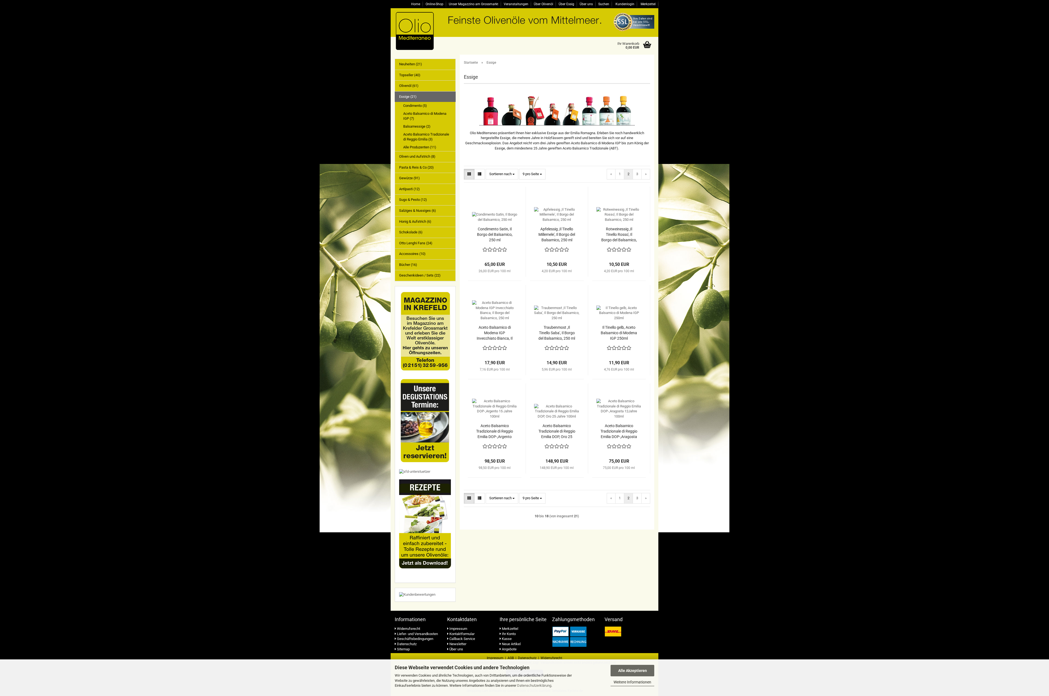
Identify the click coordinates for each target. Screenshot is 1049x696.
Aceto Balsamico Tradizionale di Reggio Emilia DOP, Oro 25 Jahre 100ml (556, 431)
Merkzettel (648, 4)
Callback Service (462, 639)
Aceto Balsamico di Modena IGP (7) (424, 116)
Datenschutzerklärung (534, 685)
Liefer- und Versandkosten (417, 634)
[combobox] (502, 174)
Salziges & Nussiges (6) (417, 210)
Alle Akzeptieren (632, 670)
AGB (511, 658)
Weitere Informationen (632, 682)
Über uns (586, 4)
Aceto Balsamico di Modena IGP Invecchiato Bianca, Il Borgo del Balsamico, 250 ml (494, 333)
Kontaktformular (462, 634)
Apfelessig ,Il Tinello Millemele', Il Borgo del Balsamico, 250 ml (556, 234)
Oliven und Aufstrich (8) (417, 156)
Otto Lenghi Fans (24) (415, 243)
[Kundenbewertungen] (417, 594)
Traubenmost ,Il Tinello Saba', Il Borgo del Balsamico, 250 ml (556, 332)
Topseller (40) (409, 75)
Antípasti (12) (409, 189)
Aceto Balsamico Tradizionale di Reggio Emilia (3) (426, 137)
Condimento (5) (415, 106)
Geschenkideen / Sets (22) (420, 275)
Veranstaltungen (516, 4)
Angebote (509, 649)
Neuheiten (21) (410, 64)
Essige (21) (408, 97)
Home (415, 4)
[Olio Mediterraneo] (446, 30)
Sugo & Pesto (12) (413, 200)
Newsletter (457, 644)
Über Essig (566, 4)
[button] (469, 174)
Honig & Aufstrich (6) (415, 221)
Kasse (506, 639)
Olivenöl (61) (409, 86)
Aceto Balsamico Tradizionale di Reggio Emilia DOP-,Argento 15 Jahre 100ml (494, 431)
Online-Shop (434, 4)
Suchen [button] (603, 4)
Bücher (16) (408, 265)
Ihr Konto (508, 634)
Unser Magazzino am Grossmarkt (473, 4)
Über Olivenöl (543, 4)
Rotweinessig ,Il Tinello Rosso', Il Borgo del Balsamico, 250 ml (619, 235)
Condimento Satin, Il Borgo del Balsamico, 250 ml (494, 234)
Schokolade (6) (411, 232)
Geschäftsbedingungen (414, 639)
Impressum (458, 629)
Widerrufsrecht (408, 629)
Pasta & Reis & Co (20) (416, 167)
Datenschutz (406, 644)
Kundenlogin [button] (624, 4)
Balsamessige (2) (417, 126)
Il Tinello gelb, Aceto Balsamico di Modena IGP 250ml (619, 332)
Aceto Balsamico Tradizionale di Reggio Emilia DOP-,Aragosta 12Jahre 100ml (618, 431)
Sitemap (403, 649)
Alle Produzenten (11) (419, 147)
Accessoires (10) (412, 254)
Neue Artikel (511, 644)
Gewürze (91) (409, 178)
